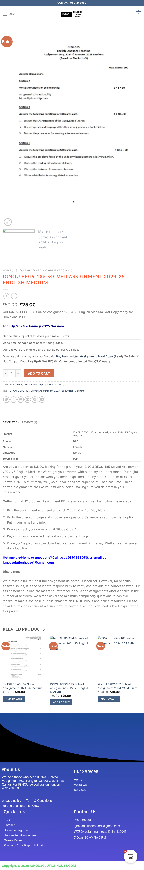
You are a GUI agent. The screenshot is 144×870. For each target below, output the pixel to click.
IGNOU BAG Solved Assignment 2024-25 (43, 270)
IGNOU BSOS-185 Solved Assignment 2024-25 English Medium (69, 687)
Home (7, 270)
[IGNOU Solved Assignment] (72, 14)
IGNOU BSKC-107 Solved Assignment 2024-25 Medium (117, 686)
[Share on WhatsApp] (6, 399)
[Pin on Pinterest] (35, 399)
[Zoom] (8, 222)
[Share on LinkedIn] (42, 399)
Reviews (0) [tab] (29, 422)
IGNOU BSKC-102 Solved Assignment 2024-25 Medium (22, 686)
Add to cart (39, 373)
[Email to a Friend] (27, 399)
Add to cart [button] (14, 698)
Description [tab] (11, 422)
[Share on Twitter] (20, 399)
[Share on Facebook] (13, 399)
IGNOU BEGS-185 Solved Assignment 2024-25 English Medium (46, 390)
